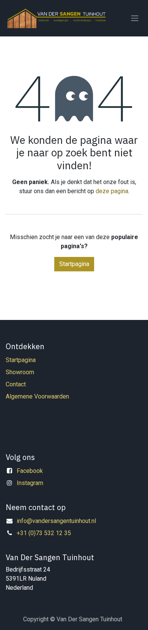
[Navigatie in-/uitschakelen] (134, 18)
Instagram (30, 483)
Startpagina (74, 264)
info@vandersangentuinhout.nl (56, 520)
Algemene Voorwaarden (37, 396)
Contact (16, 384)
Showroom (20, 372)
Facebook (30, 470)
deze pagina (112, 191)
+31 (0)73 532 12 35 (44, 533)
